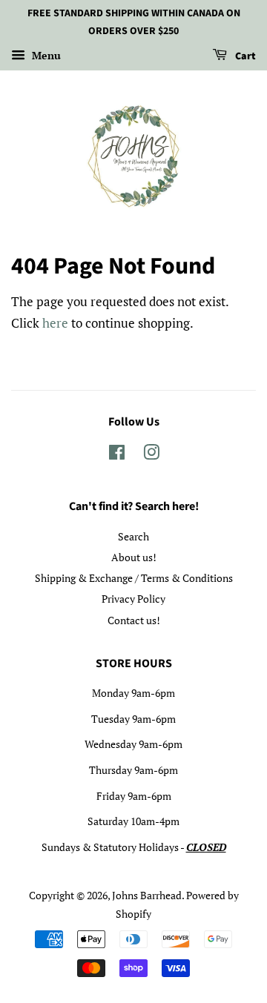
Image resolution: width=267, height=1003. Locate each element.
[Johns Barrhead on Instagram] (151, 455)
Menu (45, 55)
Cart (244, 56)
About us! (133, 557)
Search (133, 536)
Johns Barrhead (147, 895)
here (55, 322)
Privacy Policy (133, 599)
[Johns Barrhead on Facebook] (116, 455)
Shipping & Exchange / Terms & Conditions (134, 578)
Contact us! (134, 620)
